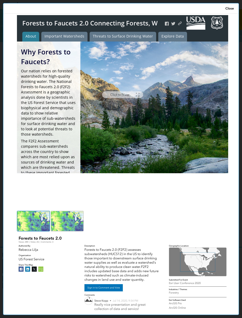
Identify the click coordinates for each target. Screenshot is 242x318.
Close (229, 8)
